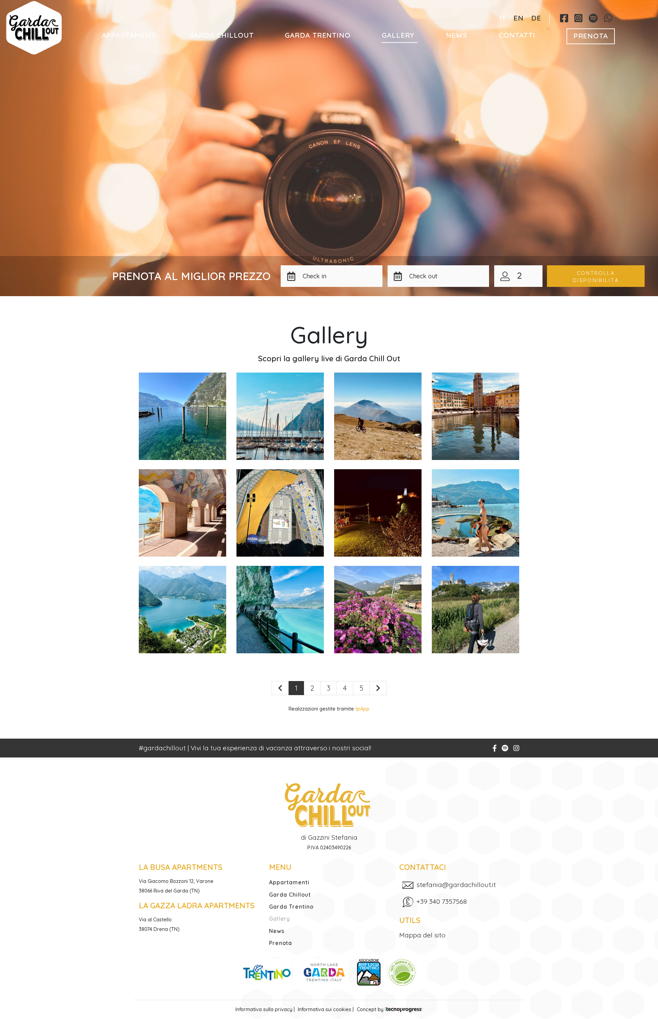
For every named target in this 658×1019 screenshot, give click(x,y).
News (457, 35)
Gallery (398, 35)
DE (536, 17)
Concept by (371, 1009)
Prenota (590, 35)
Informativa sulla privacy (263, 1009)
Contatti (517, 35)
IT (502, 17)
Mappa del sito (422, 935)
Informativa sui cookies (324, 1009)
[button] (340, 276)
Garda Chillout (221, 35)
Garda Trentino (318, 35)
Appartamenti (130, 35)
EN (518, 17)
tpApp (362, 709)
